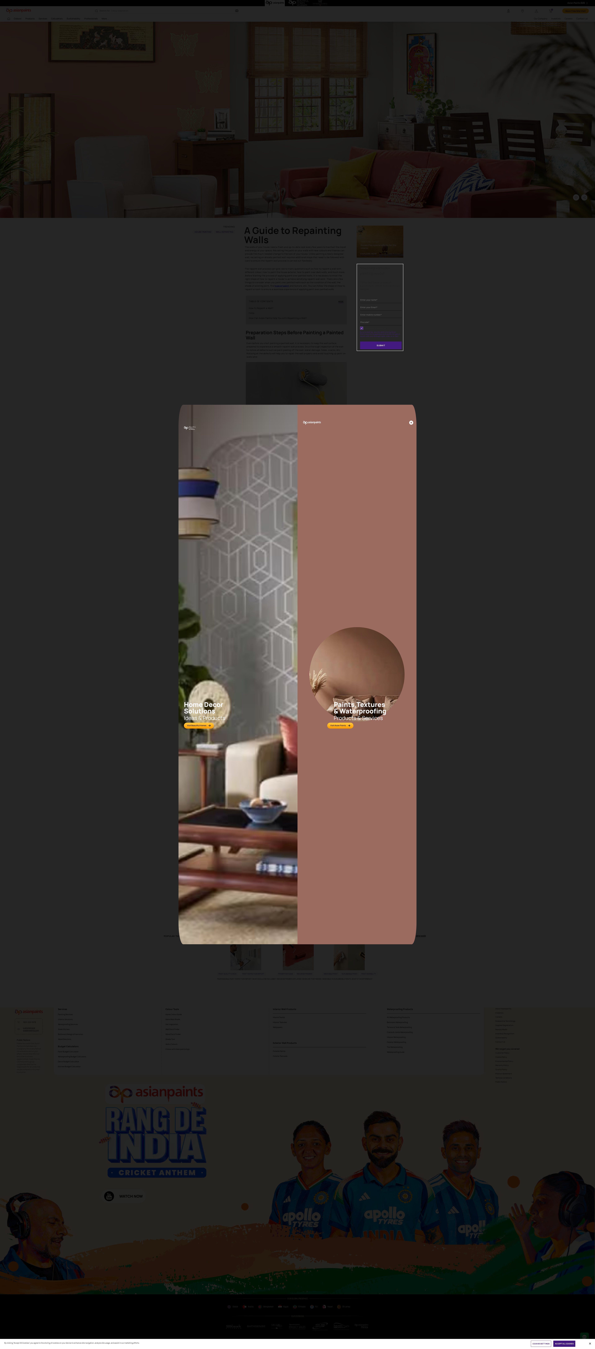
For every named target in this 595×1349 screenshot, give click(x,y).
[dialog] (297, 674)
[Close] (411, 423)
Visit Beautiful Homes (196, 725)
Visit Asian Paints (338, 725)
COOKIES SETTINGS (541, 1343)
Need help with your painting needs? (375, 270)
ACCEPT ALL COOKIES (564, 1343)
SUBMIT (381, 345)
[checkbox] (361, 328)
